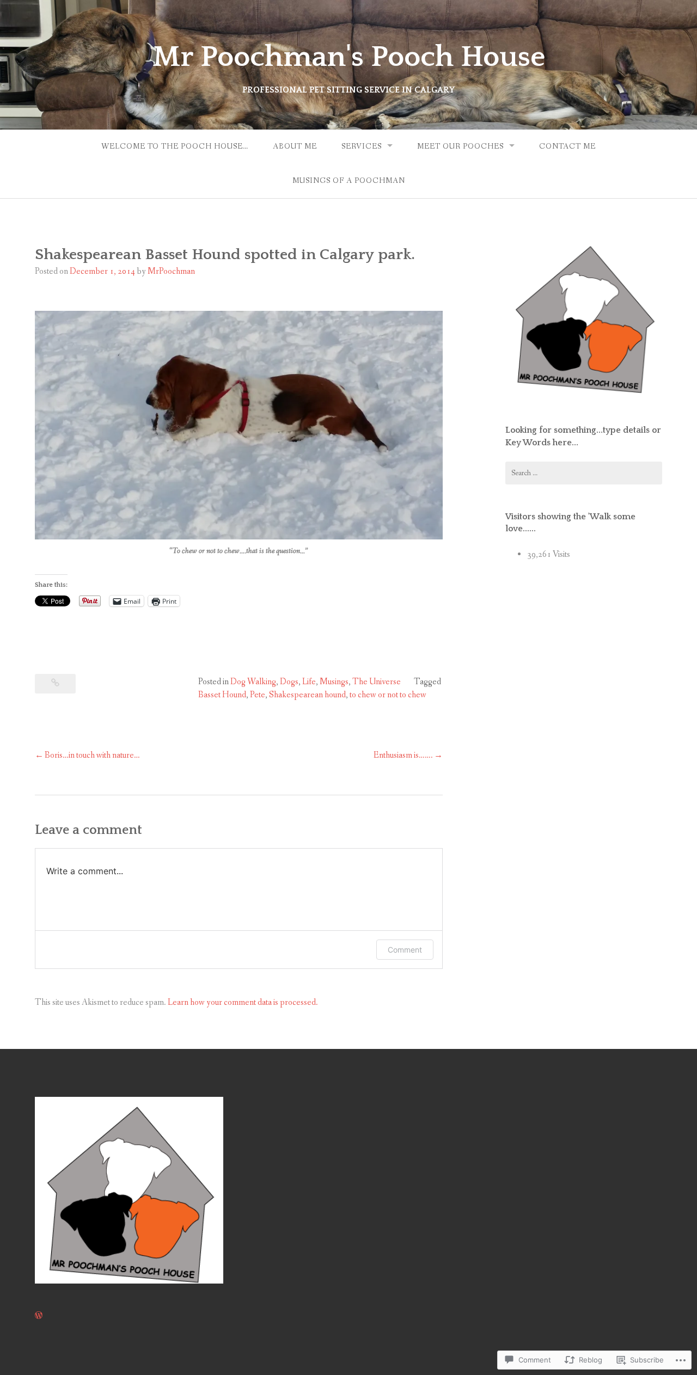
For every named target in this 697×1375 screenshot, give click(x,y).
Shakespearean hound (307, 695)
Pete (257, 695)
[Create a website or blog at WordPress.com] (38, 1316)
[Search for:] (583, 473)
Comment (405, 949)
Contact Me (567, 146)
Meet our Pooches (460, 146)
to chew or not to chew (388, 695)
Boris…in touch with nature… (92, 755)
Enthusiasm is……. (403, 755)
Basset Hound (222, 695)
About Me (295, 146)
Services (361, 146)
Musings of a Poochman (348, 181)
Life (309, 682)
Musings (334, 682)
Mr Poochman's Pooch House (348, 57)
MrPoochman (171, 271)
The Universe (376, 682)
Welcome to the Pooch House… (174, 146)
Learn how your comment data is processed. (243, 1002)
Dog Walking (253, 682)
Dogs (289, 682)
